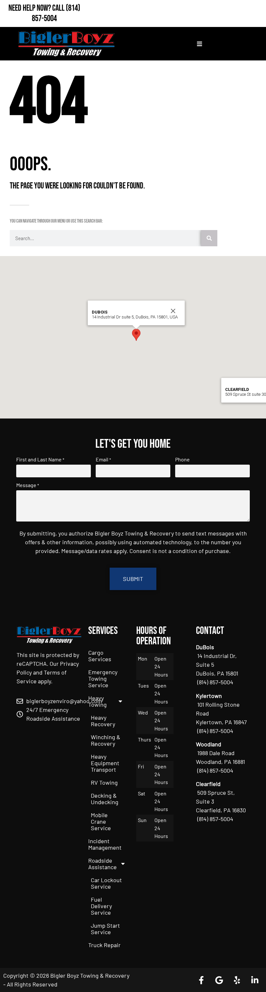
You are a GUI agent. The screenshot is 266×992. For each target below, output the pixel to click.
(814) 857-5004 (56, 13)
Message (27, 485)
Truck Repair (104, 944)
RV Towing (104, 782)
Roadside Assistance (102, 863)
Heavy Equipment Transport (105, 763)
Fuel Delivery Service (101, 906)
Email (103, 459)
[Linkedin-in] (255, 980)
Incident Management (105, 844)
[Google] (219, 980)
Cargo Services (99, 656)
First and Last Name (40, 459)
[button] (136, 334)
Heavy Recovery (103, 721)
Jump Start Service (105, 928)
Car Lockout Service (106, 883)
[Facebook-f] (201, 980)
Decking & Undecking (104, 798)
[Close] (173, 311)
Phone (182, 459)
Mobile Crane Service (101, 821)
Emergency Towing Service (102, 678)
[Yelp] (237, 980)
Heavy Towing (97, 701)
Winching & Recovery (105, 740)
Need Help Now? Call (37, 8)
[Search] (209, 238)
